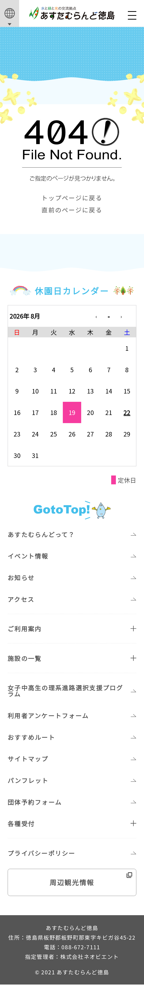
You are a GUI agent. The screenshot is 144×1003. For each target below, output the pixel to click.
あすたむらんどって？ (41, 534)
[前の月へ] (90, 316)
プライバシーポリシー (42, 852)
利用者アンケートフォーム (48, 715)
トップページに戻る (72, 198)
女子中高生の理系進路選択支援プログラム (65, 690)
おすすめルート (31, 737)
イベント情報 (28, 555)
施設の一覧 (25, 658)
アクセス (21, 599)
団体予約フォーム (35, 801)
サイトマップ (28, 758)
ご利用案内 (25, 628)
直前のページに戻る (72, 210)
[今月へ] (109, 316)
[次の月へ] (127, 316)
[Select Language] (9, 13)
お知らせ (21, 577)
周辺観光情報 (72, 882)
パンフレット (28, 780)
